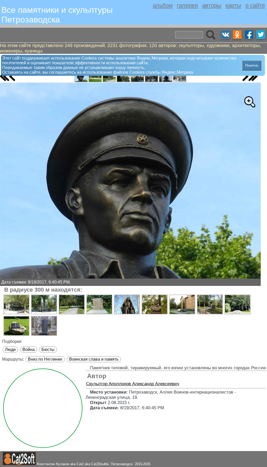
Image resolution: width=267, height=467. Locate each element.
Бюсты (47, 349)
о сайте (255, 5)
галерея (187, 5)
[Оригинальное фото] (250, 102)
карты (233, 5)
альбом (163, 5)
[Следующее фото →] (245, 76)
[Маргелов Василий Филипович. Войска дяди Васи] (81, 77)
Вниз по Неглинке (45, 359)
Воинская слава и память (93, 359)
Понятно (251, 65)
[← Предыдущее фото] (12, 76)
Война (28, 349)
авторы (211, 5)
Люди (10, 349)
